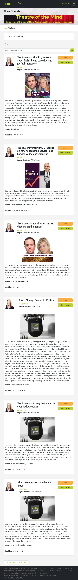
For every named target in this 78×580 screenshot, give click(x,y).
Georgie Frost (21, 67)
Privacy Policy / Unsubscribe (44, 571)
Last (25, 562)
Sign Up (66, 3)
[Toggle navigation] (74, 4)
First (6, 562)
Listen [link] (65, 57)
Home (6, 28)
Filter (6, 44)
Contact (66, 568)
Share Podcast (65, 62)
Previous (13, 562)
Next (20, 562)
